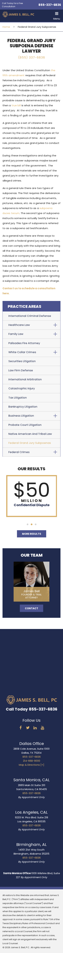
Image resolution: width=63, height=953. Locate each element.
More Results (31, 534)
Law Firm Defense (20, 370)
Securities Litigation (22, 361)
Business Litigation (21, 416)
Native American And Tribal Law (30, 434)
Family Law (15, 334)
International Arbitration (25, 379)
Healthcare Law (19, 325)
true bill (16, 105)
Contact (31, 608)
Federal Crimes (19, 452)
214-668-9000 (31, 761)
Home (6, 27)
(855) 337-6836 (31, 57)
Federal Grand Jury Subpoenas (29, 443)
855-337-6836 (49, 4)
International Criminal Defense (29, 316)
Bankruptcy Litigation (22, 407)
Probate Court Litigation (24, 425)
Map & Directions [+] (31, 765)
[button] (56, 16)
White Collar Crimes (22, 352)
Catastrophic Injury (21, 388)
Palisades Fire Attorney (24, 343)
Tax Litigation (17, 398)
